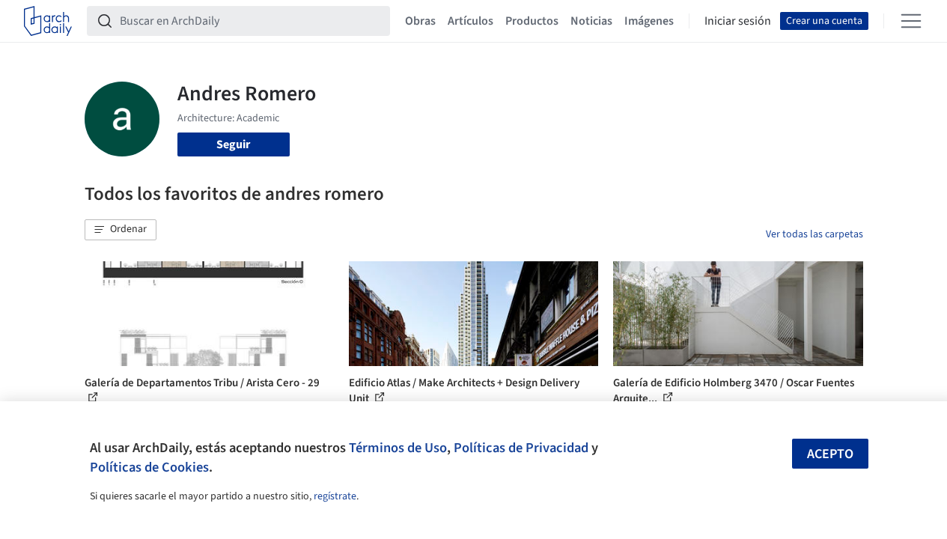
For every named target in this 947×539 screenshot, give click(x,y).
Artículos (470, 21)
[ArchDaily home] (48, 21)
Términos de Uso (398, 447)
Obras (420, 21)
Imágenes (649, 21)
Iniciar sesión (737, 21)
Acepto (830, 454)
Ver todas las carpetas (814, 234)
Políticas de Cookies (149, 467)
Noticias (591, 21)
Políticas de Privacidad (521, 447)
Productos (531, 21)
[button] (120, 229)
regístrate (335, 496)
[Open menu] (911, 21)
